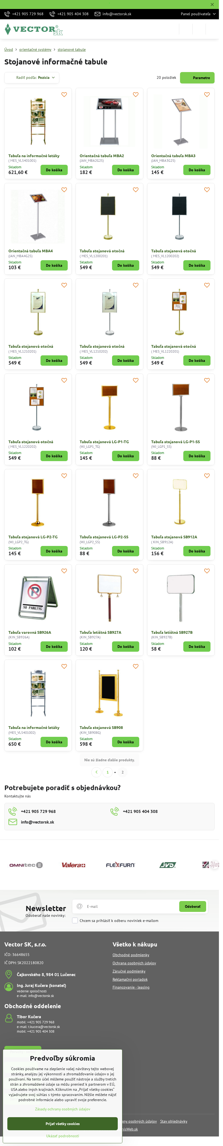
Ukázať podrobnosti (62, 1135)
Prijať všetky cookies (63, 1123)
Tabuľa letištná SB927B (172, 632)
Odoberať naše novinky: (45, 915)
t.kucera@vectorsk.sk (44, 1026)
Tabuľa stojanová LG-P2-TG (33, 536)
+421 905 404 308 (40, 1031)
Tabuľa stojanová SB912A (174, 536)
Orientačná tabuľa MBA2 (102, 155)
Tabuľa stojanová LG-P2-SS (104, 536)
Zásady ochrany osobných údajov (129, 1121)
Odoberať (192, 906)
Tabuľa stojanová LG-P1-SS (175, 441)
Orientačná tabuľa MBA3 (173, 155)
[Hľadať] (185, 29)
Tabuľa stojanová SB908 (101, 727)
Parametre (201, 77)
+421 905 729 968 (40, 1022)
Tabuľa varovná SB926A (29, 632)
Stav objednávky (173, 1121)
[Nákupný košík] (199, 29)
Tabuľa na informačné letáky (34, 155)
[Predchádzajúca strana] (96, 772)
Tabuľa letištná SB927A (100, 632)
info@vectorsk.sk (41, 995)
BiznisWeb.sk (127, 1129)
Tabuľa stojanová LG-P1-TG (104, 441)
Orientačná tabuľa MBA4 (30, 250)
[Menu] (212, 29)
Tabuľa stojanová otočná (102, 250)
